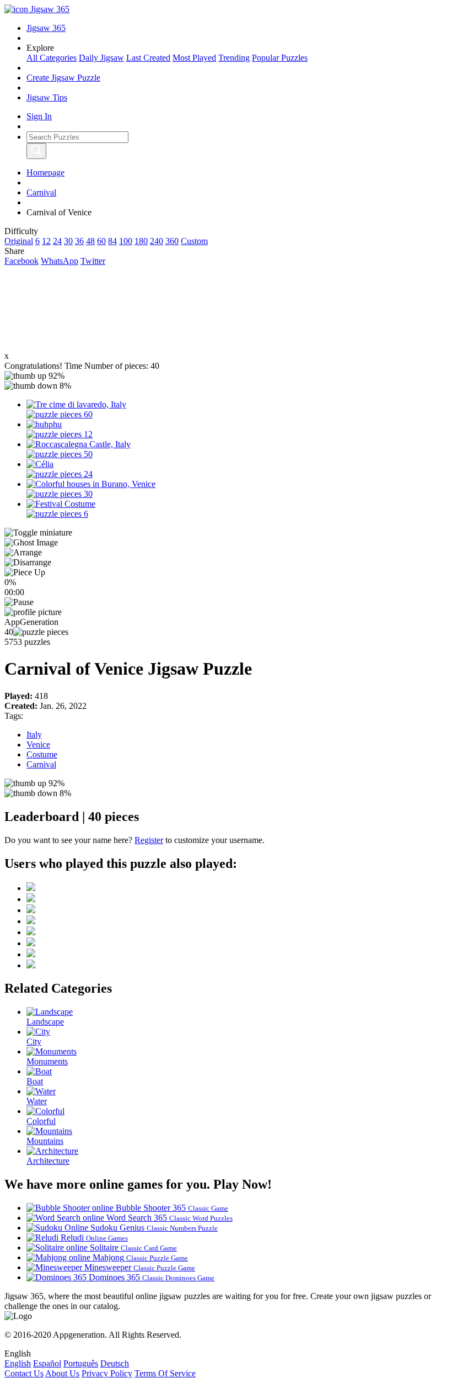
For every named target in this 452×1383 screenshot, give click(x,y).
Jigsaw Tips (46, 97)
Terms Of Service (165, 1373)
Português (80, 1363)
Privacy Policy (107, 1373)
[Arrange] (226, 553)
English (17, 1363)
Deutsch (114, 1363)
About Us (62, 1373)
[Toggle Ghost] (226, 543)
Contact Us (24, 1373)
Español (47, 1363)
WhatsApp (59, 261)
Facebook (21, 261)
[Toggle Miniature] (226, 533)
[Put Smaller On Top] (226, 572)
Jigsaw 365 (46, 28)
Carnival (41, 192)
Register (148, 840)
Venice (38, 744)
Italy (34, 734)
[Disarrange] (226, 563)
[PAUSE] (226, 602)
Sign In (39, 116)
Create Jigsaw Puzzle (63, 77)
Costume (41, 754)
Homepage (45, 172)
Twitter (92, 261)
